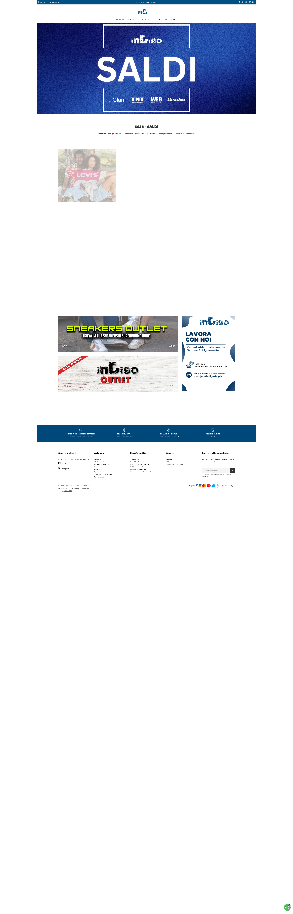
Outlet (160, 20)
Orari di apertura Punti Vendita (141, 472)
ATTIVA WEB (68, 491)
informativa (205, 476)
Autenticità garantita (101, 464)
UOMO (64, 188)
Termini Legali (99, 477)
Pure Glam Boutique (137, 462)
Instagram (65, 469)
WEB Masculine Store (138, 469)
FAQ (168, 462)
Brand (174, 20)
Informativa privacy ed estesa (79, 488)
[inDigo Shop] (146, 16)
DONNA (109, 188)
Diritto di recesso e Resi (103, 474)
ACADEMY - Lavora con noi (104, 462)
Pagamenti (98, 467)
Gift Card (145, 20)
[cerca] (238, 2)
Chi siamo (97, 459)
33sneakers (134, 459)
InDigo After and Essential (139, 464)
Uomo (118, 20)
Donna (131, 20)
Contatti (169, 459)
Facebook (65, 464)
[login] (242, 2)
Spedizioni (98, 472)
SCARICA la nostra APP (174, 464)
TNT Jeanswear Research (139, 467)
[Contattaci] (245, 2)
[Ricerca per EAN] (252, 2)
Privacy (97, 469)
